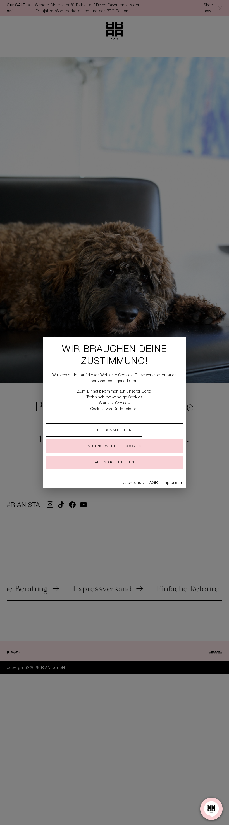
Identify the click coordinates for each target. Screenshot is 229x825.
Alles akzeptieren (114, 463)
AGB (153, 483)
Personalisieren (114, 430)
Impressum (172, 483)
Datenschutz (133, 483)
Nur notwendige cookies (114, 446)
